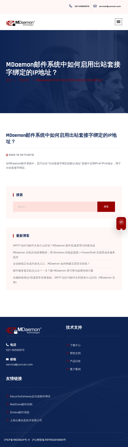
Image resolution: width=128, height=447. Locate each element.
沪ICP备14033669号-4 (17, 439)
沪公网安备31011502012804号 (49, 439)
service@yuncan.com (110, 6)
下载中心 (75, 345)
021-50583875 (82, 6)
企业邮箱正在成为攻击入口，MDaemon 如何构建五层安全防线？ (51, 263)
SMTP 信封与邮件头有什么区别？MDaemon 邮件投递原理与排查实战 (54, 245)
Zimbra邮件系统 (19, 412)
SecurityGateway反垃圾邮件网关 (30, 396)
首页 (8, 80)
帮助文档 (75, 353)
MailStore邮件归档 (21, 404)
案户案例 (75, 369)
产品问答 (23, 80)
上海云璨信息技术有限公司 (26, 420)
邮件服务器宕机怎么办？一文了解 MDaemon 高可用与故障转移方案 (53, 270)
